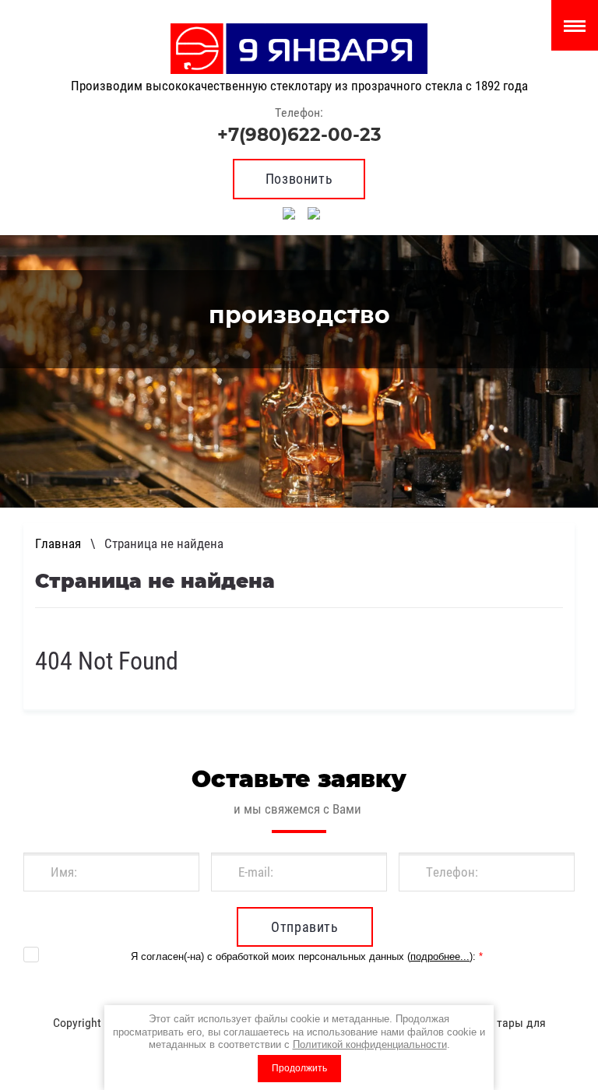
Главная (58, 543)
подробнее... (440, 956)
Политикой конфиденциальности (370, 1044)
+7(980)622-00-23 (299, 135)
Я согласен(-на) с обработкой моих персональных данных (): (307, 956)
